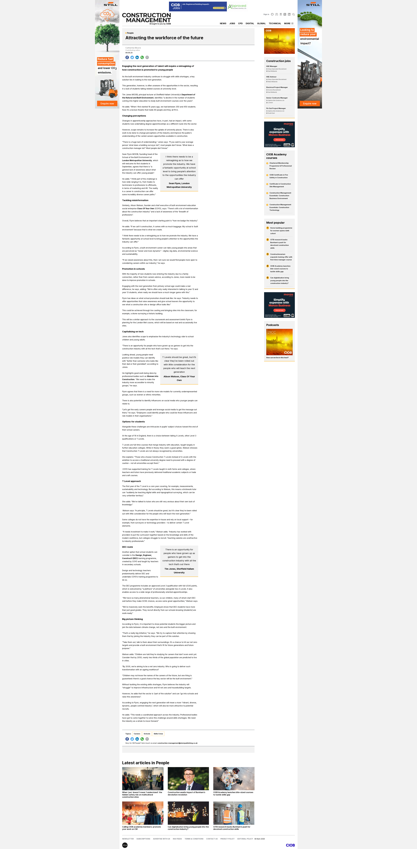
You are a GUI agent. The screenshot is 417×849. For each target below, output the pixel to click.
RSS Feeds (177, 839)
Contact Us (212, 839)
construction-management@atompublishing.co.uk (177, 743)
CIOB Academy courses (276, 156)
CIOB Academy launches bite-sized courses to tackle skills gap (280, 269)
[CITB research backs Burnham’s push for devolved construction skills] (234, 813)
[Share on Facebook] (127, 57)
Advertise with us (161, 839)
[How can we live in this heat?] (279, 342)
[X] (285, 14)
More (287, 23)
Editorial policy (245, 839)
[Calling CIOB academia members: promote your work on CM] (142, 813)
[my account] (272, 14)
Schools (147, 734)
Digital (250, 23)
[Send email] (147, 57)
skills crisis (158, 734)
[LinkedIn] (289, 14)
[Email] (276, 14)
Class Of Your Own (145, 208)
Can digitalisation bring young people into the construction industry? (279, 280)
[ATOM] (165, 845)
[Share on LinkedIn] (137, 57)
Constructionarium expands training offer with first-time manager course (281, 257)
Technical (275, 23)
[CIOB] (251, 845)
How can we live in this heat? (277, 357)
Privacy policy (227, 839)
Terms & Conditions (194, 839)
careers (137, 734)
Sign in (266, 14)
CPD (240, 23)
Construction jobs (278, 61)
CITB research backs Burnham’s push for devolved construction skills (279, 244)
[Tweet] (132, 57)
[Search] (293, 14)
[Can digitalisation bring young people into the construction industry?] (188, 813)
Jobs (232, 23)
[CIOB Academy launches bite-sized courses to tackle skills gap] (234, 778)
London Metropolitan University (137, 160)
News (223, 23)
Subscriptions (143, 839)
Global (261, 23)
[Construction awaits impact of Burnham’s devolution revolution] (188, 778)
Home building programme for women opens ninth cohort (281, 230)
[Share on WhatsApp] (142, 57)
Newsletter (128, 839)
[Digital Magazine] (281, 14)
